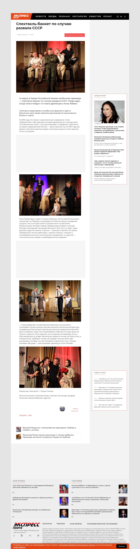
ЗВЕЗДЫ (52, 16)
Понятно (122, 546)
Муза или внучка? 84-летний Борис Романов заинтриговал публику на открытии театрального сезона (109, 174)
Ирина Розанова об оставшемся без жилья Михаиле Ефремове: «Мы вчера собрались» (109, 151)
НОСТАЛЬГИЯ (80, 16)
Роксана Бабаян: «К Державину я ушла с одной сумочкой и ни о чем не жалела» (91, 486)
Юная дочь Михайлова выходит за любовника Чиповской (31, 511)
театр (30, 415)
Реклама (61, 524)
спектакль (23, 415)
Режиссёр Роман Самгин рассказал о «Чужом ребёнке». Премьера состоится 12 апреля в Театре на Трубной (48, 436)
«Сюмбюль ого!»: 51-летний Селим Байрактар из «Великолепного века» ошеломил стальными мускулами (91, 499)
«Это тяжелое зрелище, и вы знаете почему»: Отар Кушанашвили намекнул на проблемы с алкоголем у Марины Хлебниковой (109, 129)
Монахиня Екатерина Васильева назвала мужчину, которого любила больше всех (109, 139)
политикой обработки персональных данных (77, 545)
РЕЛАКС (107, 16)
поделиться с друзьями (75, 35)
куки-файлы (76, 524)
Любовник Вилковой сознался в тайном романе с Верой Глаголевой (33, 499)
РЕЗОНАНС (64, 16)
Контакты (47, 524)
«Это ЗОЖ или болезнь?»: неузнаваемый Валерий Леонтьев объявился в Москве (33, 486)
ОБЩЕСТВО (95, 16)
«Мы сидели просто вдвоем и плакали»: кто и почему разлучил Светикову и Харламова (108, 163)
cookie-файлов (19, 547)
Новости (41, 16)
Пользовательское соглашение (102, 524)
